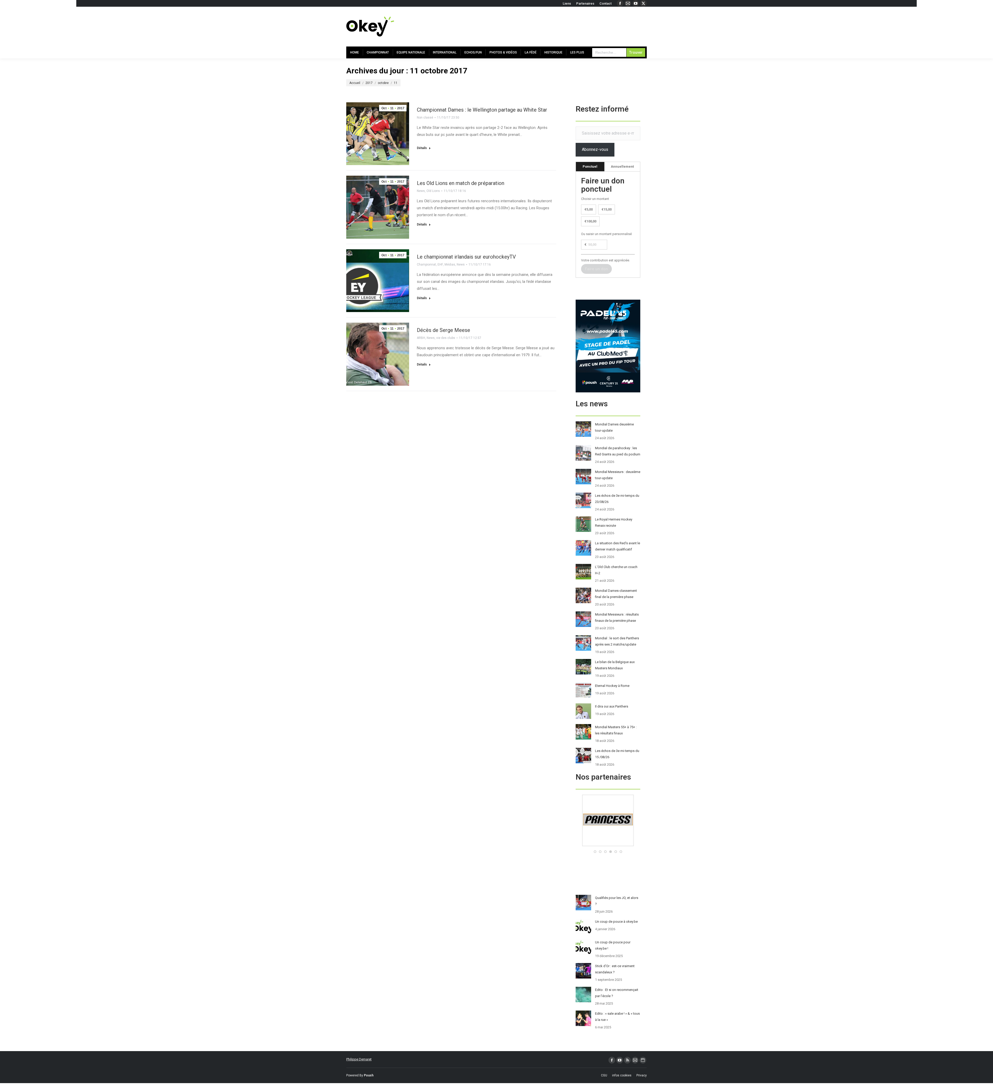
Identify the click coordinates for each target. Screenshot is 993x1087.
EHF (440, 264)
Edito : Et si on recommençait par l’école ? (616, 993)
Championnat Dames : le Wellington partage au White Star (482, 110)
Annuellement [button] (622, 166)
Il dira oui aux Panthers (611, 706)
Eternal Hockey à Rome (612, 686)
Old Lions (433, 191)
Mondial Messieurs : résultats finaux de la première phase (617, 617)
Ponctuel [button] (590, 166)
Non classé (425, 117)
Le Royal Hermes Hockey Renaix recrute (613, 522)
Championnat (426, 264)
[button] (595, 851)
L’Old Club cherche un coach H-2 (616, 570)
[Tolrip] (608, 845)
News (421, 191)
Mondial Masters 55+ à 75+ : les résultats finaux (616, 730)
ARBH (421, 338)
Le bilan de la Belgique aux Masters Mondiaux (615, 665)
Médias (450, 264)
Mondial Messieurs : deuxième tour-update (617, 475)
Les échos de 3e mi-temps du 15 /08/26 (617, 754)
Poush (368, 1075)
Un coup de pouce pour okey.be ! (612, 945)
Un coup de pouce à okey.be (616, 921)
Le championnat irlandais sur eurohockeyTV (466, 257)
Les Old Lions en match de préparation (460, 183)
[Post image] (583, 429)
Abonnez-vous (595, 149)
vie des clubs (445, 338)
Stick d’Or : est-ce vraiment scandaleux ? (615, 969)
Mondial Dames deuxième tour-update (614, 427)
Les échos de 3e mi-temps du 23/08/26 (617, 499)
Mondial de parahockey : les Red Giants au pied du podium (617, 451)
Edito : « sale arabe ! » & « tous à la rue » (617, 1017)
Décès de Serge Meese (443, 330)
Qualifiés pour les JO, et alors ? (616, 901)
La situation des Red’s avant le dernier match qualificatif (617, 546)
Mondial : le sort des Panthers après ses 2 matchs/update (617, 641)
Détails (422, 148)
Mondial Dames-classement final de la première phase (616, 594)
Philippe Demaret (359, 1059)
